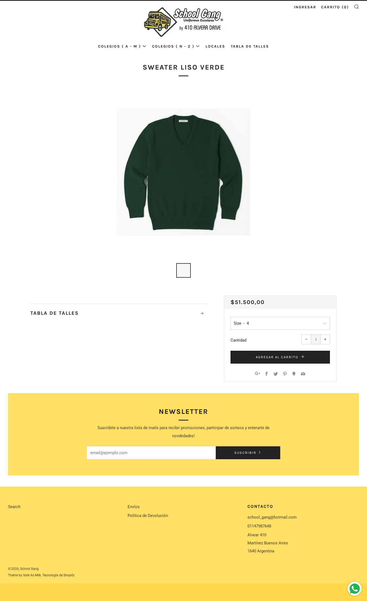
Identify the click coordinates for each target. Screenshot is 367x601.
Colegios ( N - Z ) (173, 46)
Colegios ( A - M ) (119, 46)
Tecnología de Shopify (58, 575)
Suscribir (245, 453)
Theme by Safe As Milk (24, 575)
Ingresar (305, 7)
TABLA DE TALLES (250, 46)
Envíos (134, 506)
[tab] (183, 270)
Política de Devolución (148, 515)
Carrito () (335, 7)
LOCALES (215, 46)
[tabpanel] (183, 172)
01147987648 (259, 526)
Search (14, 506)
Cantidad (238, 340)
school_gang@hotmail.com (272, 517)
